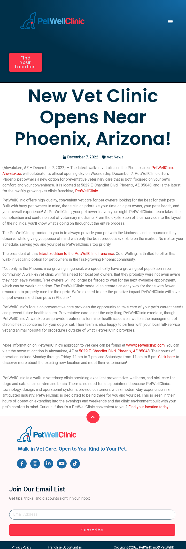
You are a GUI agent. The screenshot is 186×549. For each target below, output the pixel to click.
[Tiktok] (75, 463)
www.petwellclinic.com (145, 345)
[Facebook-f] (22, 463)
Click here (166, 357)
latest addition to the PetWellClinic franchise (76, 253)
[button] (170, 21)
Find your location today (148, 407)
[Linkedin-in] (48, 463)
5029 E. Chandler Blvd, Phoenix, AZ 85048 (114, 351)
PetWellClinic (86, 191)
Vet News (115, 157)
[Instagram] (35, 463)
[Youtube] (62, 463)
